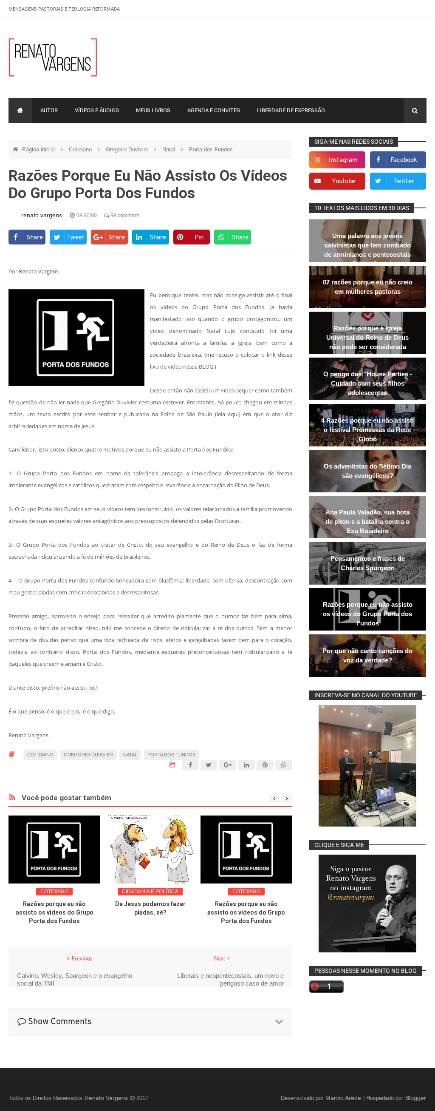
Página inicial (39, 149)
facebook (403, 160)
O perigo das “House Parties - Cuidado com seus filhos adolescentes (367, 383)
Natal (169, 149)
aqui (233, 414)
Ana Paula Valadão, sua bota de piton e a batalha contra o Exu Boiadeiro (367, 521)
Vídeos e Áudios (97, 110)
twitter (403, 182)
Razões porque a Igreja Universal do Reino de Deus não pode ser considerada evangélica (367, 342)
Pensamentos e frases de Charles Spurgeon (367, 563)
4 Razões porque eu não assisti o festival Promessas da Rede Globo (367, 430)
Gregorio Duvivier (128, 149)
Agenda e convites (213, 110)
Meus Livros (153, 110)
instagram (343, 160)
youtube (343, 182)
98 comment (124, 216)
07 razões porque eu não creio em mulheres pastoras (367, 286)
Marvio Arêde (344, 1097)
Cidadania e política (150, 892)
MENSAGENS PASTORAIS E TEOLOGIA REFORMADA (64, 9)
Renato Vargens (107, 1097)
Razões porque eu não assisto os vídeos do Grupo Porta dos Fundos (54, 912)
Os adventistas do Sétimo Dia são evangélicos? (367, 471)
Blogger (415, 1097)
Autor (49, 110)
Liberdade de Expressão (291, 110)
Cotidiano (81, 149)
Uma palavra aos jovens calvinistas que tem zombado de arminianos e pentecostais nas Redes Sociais (367, 249)
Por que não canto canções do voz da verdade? (367, 655)
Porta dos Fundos (211, 149)
